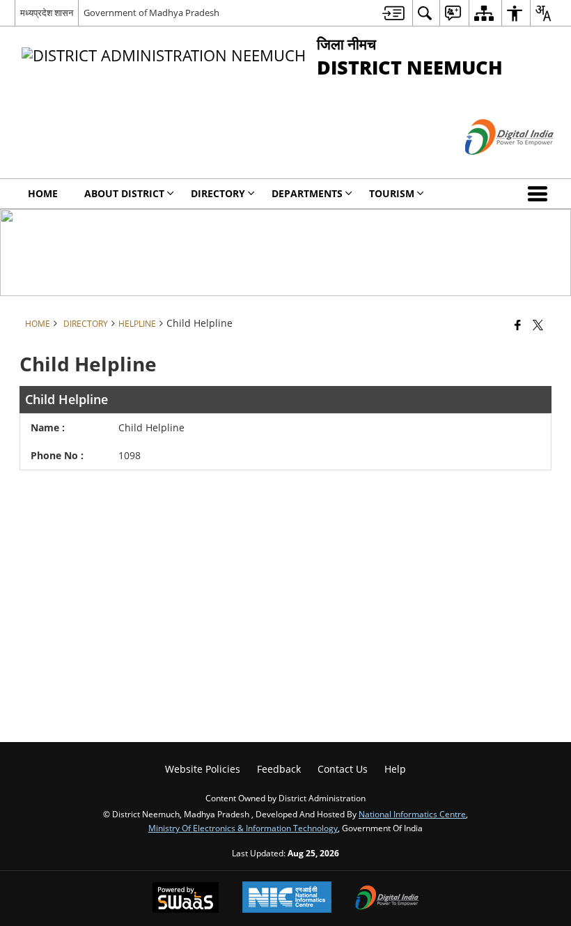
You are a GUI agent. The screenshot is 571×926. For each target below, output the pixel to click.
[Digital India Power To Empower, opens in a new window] (387, 899)
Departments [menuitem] (307, 193)
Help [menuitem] (395, 768)
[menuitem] (393, 13)
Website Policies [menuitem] (202, 768)
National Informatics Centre (412, 813)
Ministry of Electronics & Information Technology (243, 827)
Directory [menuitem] (218, 193)
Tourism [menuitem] (391, 193)
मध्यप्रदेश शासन (46, 12)
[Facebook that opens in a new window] (517, 324)
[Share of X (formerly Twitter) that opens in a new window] (538, 324)
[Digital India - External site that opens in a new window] (492, 166)
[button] (540, 193)
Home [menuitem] (43, 193)
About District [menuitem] (124, 193)
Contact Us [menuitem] (343, 768)
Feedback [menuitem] (279, 768)
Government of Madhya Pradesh (151, 12)
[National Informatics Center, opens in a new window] (287, 898)
